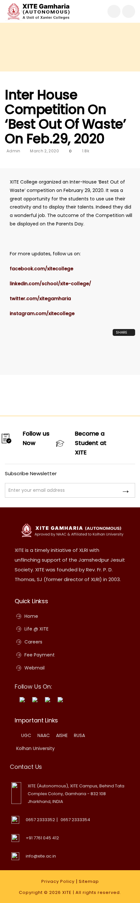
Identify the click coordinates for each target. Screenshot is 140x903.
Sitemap (89, 881)
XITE (67, 892)
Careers (33, 642)
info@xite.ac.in (41, 856)
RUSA (79, 735)
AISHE (62, 735)
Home (31, 616)
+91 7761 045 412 (42, 838)
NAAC (43, 735)
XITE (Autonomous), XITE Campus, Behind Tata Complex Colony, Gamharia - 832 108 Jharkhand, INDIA (76, 794)
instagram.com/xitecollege (42, 313)
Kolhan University (35, 748)
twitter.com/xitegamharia (40, 298)
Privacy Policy (58, 881)
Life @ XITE (36, 629)
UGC (26, 735)
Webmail (34, 668)
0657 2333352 (40, 820)
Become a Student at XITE (90, 442)
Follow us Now (36, 438)
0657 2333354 (75, 820)
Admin (14, 151)
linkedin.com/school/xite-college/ (50, 283)
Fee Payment (39, 655)
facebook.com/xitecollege (41, 268)
